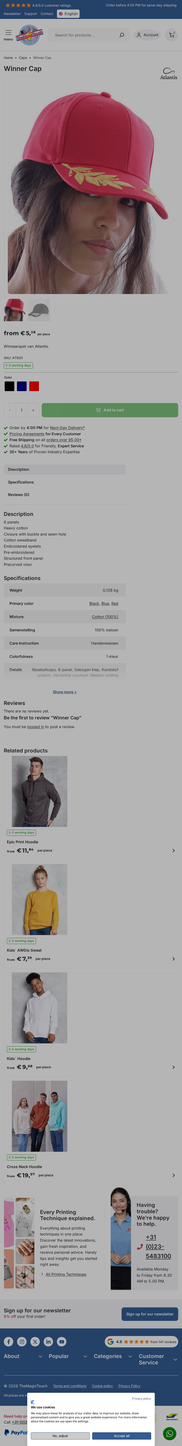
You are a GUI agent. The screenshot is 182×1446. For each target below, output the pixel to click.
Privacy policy (141, 1398)
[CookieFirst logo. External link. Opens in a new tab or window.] (32, 1402)
